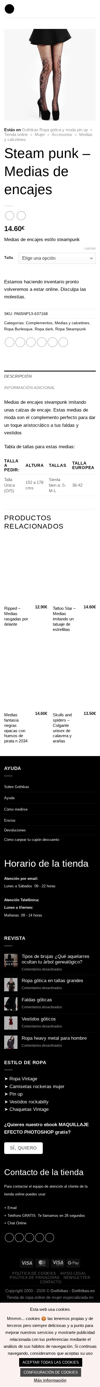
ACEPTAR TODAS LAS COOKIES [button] (50, 1362)
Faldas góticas (37, 999)
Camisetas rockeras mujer (36, 1086)
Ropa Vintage (23, 1078)
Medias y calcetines (72, 323)
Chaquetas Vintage (29, 1109)
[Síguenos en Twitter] (29, 1237)
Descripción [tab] (18, 376)
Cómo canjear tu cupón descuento (31, 840)
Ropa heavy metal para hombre (54, 1038)
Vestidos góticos (39, 1019)
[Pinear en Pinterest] (52, 342)
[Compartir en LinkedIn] (63, 342)
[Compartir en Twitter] (31, 342)
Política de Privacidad (34, 1277)
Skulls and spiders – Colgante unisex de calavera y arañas (62, 728)
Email (12, 1208)
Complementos (39, 323)
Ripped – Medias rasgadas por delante (16, 616)
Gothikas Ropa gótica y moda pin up (55, 130)
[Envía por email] (42, 342)
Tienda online (16, 134)
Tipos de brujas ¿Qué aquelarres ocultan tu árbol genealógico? (55, 959)
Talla (8, 258)
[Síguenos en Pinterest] (39, 1237)
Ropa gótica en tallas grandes (52, 980)
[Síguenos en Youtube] (49, 1237)
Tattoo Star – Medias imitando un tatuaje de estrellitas (64, 619)
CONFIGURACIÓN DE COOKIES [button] (51, 1372)
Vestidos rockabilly (29, 1101)
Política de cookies (34, 1273)
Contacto (50, 1282)
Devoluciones (15, 830)
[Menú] (9, 9)
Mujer (40, 134)
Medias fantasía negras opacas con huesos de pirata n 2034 (16, 728)
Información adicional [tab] (29, 388)
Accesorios (62, 134)
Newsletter (77, 1277)
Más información (50, 1380)
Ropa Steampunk (70, 329)
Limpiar (90, 248)
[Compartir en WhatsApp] (9, 342)
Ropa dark (44, 329)
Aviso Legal (73, 1273)
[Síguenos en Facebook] (9, 1237)
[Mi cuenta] (93, 9)
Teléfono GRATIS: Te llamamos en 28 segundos (46, 1215)
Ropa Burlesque (18, 329)
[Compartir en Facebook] (20, 342)
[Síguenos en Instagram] (19, 1237)
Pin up (15, 1094)
